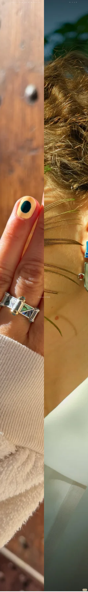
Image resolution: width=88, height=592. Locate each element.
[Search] (72, 2)
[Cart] (76, 2)
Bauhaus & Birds (44, 297)
